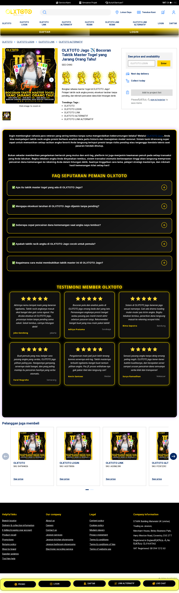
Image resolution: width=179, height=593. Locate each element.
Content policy (97, 520)
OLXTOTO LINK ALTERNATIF (140, 23)
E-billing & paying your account (17, 530)
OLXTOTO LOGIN (24, 23)
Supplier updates (10, 554)
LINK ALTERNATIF (126, 584)
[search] (75, 12)
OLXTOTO (6, 23)
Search (44, 12)
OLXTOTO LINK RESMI (112, 23)
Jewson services (54, 535)
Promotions (8, 539)
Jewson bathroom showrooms (61, 544)
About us (50, 520)
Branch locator (9, 520)
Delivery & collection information (18, 525)
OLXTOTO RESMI (89, 23)
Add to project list (151, 92)
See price (18, 479)
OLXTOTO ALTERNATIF (66, 23)
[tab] (87, 489)
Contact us (51, 530)
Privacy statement (99, 535)
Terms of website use (100, 549)
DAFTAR (173, 23)
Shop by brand (9, 549)
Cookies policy (97, 525)
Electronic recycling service (59, 549)
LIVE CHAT (161, 584)
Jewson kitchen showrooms (59, 539)
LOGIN (161, 23)
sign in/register (157, 99)
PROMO (21, 583)
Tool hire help (8, 558)
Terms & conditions (99, 539)
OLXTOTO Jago (155, 135)
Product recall (9, 535)
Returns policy (9, 544)
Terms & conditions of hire (102, 544)
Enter (164, 63)
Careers (49, 525)
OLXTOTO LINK (44, 23)
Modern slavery (97, 530)
